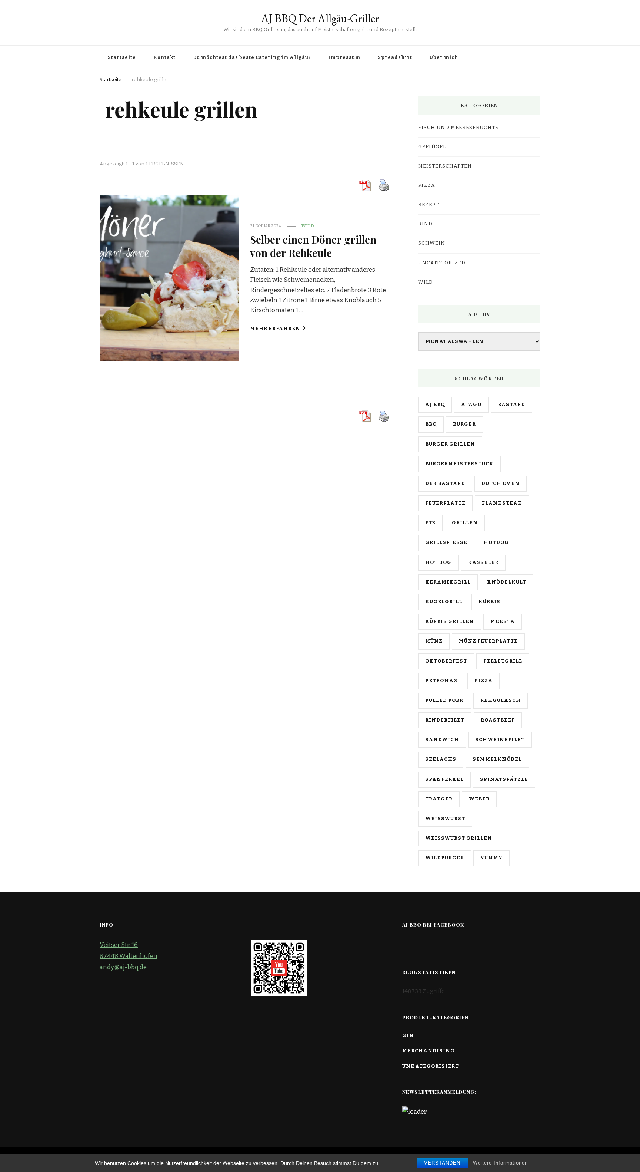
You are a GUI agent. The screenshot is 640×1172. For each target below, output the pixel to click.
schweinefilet (500, 740)
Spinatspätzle (504, 779)
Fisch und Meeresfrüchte (458, 128)
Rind (425, 224)
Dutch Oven (500, 483)
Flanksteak (502, 503)
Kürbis (489, 602)
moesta (502, 621)
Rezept (428, 205)
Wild (307, 225)
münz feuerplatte (488, 641)
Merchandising (428, 1051)
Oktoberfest (446, 661)
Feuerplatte (445, 503)
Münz (434, 641)
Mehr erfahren (275, 328)
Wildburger (444, 858)
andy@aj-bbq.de (123, 967)
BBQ (431, 424)
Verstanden (442, 1163)
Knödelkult (506, 582)
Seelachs (440, 759)
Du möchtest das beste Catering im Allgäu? (252, 57)
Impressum (344, 57)
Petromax (441, 681)
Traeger (439, 799)
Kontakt (164, 57)
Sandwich (442, 740)
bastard (511, 404)
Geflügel (432, 147)
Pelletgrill (502, 661)
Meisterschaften (445, 166)
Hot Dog (438, 562)
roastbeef (498, 720)
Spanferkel (444, 779)
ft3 (430, 523)
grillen (465, 523)
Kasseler (483, 562)
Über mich (444, 57)
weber (479, 799)
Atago (471, 404)
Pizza (426, 185)
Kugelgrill (443, 602)
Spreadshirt (395, 57)
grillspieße (446, 542)
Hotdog (496, 542)
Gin (408, 1036)
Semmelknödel (497, 759)
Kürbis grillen (449, 621)
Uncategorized (442, 263)
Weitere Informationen (500, 1163)
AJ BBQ (435, 404)
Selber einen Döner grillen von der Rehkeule (313, 245)
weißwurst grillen (458, 838)
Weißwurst (445, 819)
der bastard (445, 483)
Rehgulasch (500, 700)
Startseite (122, 57)
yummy (491, 858)
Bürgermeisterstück (459, 464)
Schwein (431, 243)
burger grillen (450, 444)
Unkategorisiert (430, 1066)
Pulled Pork (444, 700)
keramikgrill (448, 582)
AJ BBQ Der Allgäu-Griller (320, 18)
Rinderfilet (444, 720)
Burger (464, 424)
